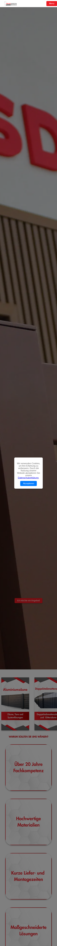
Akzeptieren (28, 483)
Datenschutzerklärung (28, 478)
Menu (51, 3)
